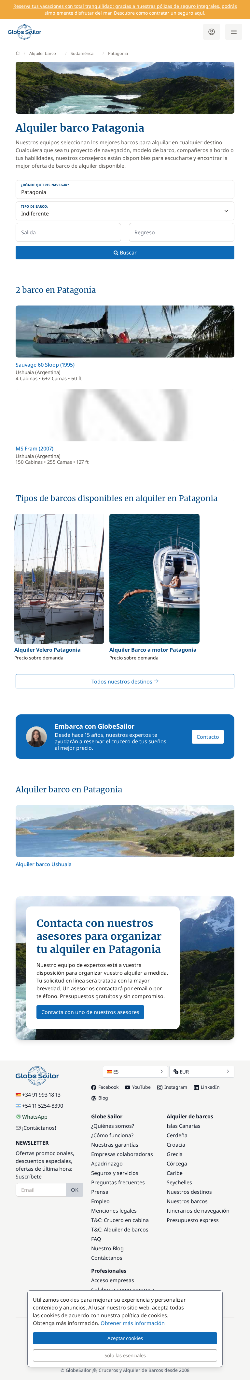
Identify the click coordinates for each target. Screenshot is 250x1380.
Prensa (99, 1191)
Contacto (208, 736)
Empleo (100, 1201)
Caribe (175, 1173)
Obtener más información (133, 1323)
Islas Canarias (184, 1125)
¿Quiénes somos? (112, 1125)
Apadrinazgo (107, 1163)
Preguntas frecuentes (118, 1182)
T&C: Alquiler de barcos (119, 1229)
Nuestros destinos (189, 1191)
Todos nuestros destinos (122, 681)
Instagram (175, 1087)
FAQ (96, 1239)
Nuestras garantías (114, 1144)
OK (74, 1189)
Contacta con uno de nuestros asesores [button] (90, 1012)
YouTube (141, 1087)
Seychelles (179, 1182)
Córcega (177, 1163)
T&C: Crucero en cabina (120, 1220)
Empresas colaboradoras (122, 1154)
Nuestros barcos (187, 1201)
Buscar (127, 252)
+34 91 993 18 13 (41, 1094)
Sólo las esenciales (125, 1355)
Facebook (108, 1087)
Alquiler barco (42, 53)
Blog (103, 1098)
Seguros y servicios (114, 1173)
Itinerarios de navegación (198, 1210)
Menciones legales (114, 1210)
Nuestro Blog (107, 1248)
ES (115, 1071)
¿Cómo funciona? (112, 1135)
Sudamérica (82, 53)
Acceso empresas (112, 1280)
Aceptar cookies (125, 1338)
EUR (184, 1071)
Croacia (176, 1144)
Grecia (175, 1154)
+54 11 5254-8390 (42, 1105)
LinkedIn (210, 1087)
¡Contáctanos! (39, 1127)
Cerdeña (177, 1135)
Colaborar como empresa (122, 1289)
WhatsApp (35, 1116)
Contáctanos (106, 1257)
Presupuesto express (193, 1220)
